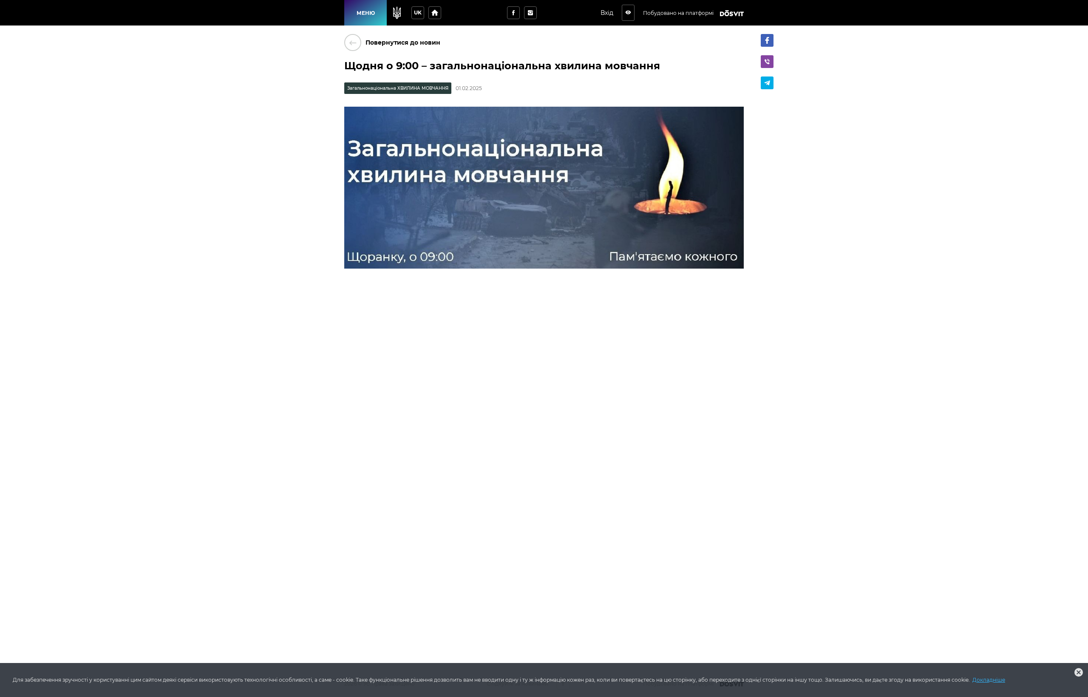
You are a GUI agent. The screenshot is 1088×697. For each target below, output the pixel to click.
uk (418, 12)
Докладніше (988, 680)
